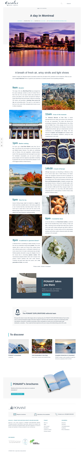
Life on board (46, 426)
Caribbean (64, 427)
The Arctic (64, 424)
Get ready (20, 20)
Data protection (23, 450)
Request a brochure (17, 393)
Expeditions (46, 427)
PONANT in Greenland (14, 355)
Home (38, 8)
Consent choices (47, 431)
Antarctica (64, 422)
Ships (45, 424)
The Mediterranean (66, 426)
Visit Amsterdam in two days (40, 355)
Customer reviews (47, 429)
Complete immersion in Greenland (64, 355)
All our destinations (65, 429)
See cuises (45, 294)
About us (46, 422)
